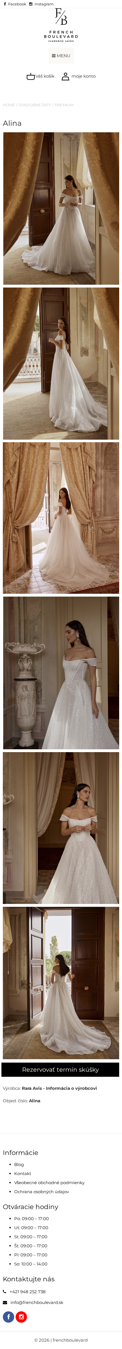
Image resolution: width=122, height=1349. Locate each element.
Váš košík (44, 76)
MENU (63, 55)
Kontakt (22, 1173)
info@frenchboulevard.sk (36, 1302)
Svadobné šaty (35, 105)
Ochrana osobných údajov (41, 1191)
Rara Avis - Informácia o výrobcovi (59, 1088)
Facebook (17, 4)
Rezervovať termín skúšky (60, 1069)
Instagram (44, 4)
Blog (19, 1164)
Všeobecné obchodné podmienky (49, 1182)
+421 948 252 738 (28, 1291)
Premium (64, 105)
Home (9, 105)
